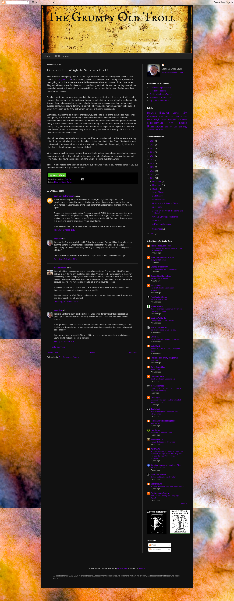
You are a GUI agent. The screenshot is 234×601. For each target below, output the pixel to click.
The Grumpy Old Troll (111, 18)
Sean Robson (60, 268)
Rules (63, 182)
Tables (150, 129)
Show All (184, 504)
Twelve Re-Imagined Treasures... (163, 442)
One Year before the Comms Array (164, 269)
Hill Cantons (156, 285)
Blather (164, 112)
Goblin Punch (157, 306)
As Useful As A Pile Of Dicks (161, 433)
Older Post (132, 352)
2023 (152, 141)
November (157, 185)
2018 (152, 152)
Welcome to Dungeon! (64, 196)
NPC (171, 123)
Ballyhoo (151, 113)
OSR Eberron (62, 56)
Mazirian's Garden (159, 318)
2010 (152, 178)
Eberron (57, 182)
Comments (156, 550)
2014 (152, 163)
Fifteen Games (158, 200)
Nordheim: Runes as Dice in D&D (163, 330)
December (157, 181)
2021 (152, 145)
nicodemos (122, 568)
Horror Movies (158, 192)
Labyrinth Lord (64, 79)
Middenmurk (156, 484)
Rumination (155, 126)
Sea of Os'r (171, 127)
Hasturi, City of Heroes (159, 278)
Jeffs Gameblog (158, 367)
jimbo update (155, 369)
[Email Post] (82, 179)
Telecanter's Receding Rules (164, 421)
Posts (153, 545)
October (156, 189)
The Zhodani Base (159, 297)
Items (149, 119)
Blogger (141, 568)
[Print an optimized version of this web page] (57, 176)
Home (47, 56)
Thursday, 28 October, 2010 (66, 302)
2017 (152, 156)
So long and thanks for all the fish (163, 477)
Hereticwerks (157, 439)
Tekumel (158, 129)
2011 (152, 174)
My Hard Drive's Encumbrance (165, 217)
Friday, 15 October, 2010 (64, 230)
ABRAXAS (155, 449)
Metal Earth (156, 346)
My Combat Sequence (159, 100)
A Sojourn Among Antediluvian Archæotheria (167, 486)
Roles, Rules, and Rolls (161, 246)
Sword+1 (155, 337)
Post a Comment (58, 347)
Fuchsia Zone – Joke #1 (160, 299)
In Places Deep (157, 386)
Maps (164, 119)
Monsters (182, 119)
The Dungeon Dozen (160, 493)
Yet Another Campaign (161, 224)
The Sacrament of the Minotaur (162, 320)
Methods (172, 119)
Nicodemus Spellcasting (160, 88)
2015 (152, 159)
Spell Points (157, 207)
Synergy (70, 182)
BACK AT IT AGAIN (158, 468)
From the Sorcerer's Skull (162, 257)
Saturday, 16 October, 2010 (66, 259)
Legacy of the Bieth (159, 267)
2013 (152, 167)
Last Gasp (155, 430)
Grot (177, 117)
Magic (157, 119)
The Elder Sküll (157, 376)
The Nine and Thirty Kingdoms (164, 358)
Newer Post (53, 352)
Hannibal (184, 117)
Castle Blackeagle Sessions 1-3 (163, 379)
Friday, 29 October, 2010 (64, 342)
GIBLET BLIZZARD (159, 327)
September (157, 229)
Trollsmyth (155, 397)
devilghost (155, 409)
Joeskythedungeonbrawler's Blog (166, 465)
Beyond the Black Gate (161, 276)
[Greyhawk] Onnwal (158, 260)
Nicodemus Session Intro (160, 97)
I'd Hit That (156, 220)
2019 (152, 148)
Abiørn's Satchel (157, 423)
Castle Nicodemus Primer (161, 94)
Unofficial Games (158, 474)
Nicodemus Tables (158, 91)
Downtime (154, 360)
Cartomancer (157, 196)
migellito (58, 238)
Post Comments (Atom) (69, 357)
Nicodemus (155, 122)
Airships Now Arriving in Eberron (166, 203)
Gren (161, 117)
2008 (152, 233)
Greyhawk (169, 117)
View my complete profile (172, 72)
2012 (152, 171)
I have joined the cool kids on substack (166, 339)
